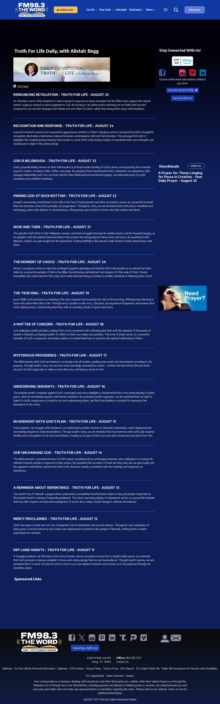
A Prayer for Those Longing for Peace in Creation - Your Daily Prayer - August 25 (180, 176)
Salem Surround (115, 675)
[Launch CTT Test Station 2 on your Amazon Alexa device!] (182, 61)
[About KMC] (154, 640)
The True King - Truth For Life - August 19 (51, 293)
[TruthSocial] (123, 640)
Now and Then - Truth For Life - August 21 (52, 227)
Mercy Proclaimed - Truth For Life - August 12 (55, 519)
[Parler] (134, 640)
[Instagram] (182, 72)
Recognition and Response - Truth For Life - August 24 (63, 126)
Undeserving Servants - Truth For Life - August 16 (59, 386)
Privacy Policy (93, 668)
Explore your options (181, 90)
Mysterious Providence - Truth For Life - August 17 (60, 355)
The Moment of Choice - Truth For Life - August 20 (59, 262)
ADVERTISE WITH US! (194, 9)
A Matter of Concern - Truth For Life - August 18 (58, 324)
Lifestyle (121, 9)
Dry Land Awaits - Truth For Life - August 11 (53, 550)
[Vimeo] (144, 640)
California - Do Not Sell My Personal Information (28, 668)
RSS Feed (22, 86)
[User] (164, 640)
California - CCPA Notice (70, 668)
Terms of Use (110, 668)
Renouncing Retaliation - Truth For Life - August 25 (61, 94)
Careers (129, 675)
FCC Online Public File (148, 668)
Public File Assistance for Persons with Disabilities (190, 668)
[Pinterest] (192, 72)
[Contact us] (174, 639)
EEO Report (127, 668)
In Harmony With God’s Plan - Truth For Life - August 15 (64, 421)
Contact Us (122, 661)
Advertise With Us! (182, 98)
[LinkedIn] (203, 72)
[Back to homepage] (37, 643)
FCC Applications (95, 675)
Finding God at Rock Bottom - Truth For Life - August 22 (64, 196)
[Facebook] (162, 72)
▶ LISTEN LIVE (66, 9)
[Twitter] (172, 72)
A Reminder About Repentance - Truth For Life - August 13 (66, 487)
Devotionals (169, 166)
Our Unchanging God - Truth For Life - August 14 (57, 452)
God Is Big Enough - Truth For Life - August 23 (54, 161)
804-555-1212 (133, 657)
